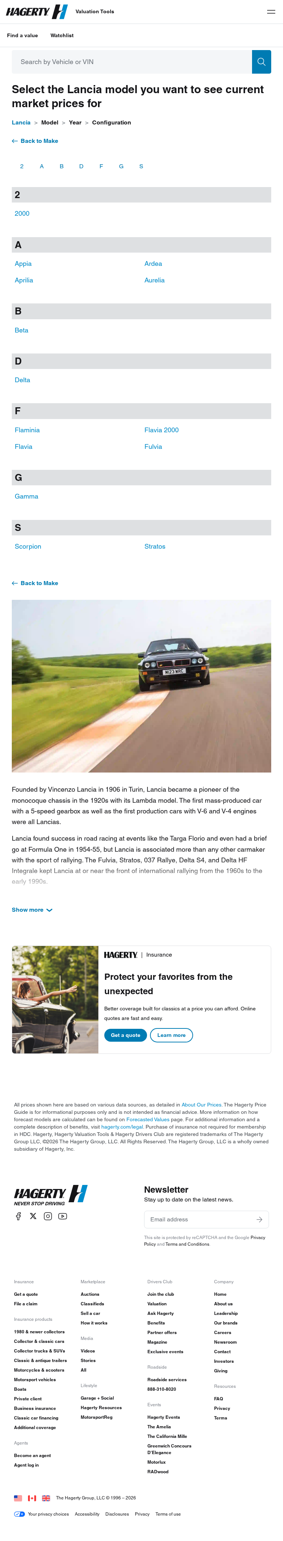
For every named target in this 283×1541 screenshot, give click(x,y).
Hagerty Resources (101, 1407)
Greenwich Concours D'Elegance (169, 1449)
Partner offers (162, 1332)
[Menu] (271, 12)
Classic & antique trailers (40, 1360)
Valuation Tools (95, 11)
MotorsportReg (96, 1417)
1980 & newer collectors (39, 1331)
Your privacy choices (48, 1514)
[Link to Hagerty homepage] (51, 1195)
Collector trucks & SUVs (39, 1350)
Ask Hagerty (160, 1313)
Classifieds (92, 1303)
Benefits (156, 1322)
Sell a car (90, 1313)
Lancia (21, 122)
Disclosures (117, 1514)
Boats (20, 1389)
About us (223, 1303)
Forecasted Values (148, 1119)
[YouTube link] (62, 1216)
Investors (224, 1361)
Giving (220, 1370)
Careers (222, 1332)
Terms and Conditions (187, 1244)
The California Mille (167, 1436)
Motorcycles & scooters (39, 1370)
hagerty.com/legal (122, 1127)
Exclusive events (165, 1351)
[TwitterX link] (33, 1216)
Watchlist (62, 35)
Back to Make (39, 141)
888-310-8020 (161, 1389)
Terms (220, 1417)
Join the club (160, 1294)
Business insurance (35, 1408)
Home (220, 1294)
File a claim (26, 1303)
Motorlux (156, 1462)
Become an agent (32, 1455)
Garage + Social (97, 1398)
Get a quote (125, 1035)
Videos (88, 1350)
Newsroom (225, 1342)
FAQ (218, 1398)
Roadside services (167, 1379)
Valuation (157, 1303)
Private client (28, 1398)
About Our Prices (201, 1105)
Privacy (222, 1408)
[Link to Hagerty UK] (46, 1497)
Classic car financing (36, 1417)
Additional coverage (35, 1427)
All (83, 1370)
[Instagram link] (48, 1216)
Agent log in (26, 1465)
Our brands (226, 1322)
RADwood (157, 1471)
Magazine (157, 1342)
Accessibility (87, 1514)
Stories (88, 1360)
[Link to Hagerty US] (18, 1497)
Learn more (171, 1035)
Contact (222, 1351)
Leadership (226, 1313)
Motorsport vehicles (35, 1379)
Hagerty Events (163, 1417)
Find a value (22, 35)
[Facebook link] (18, 1216)
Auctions (90, 1294)
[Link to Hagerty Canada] (32, 1497)
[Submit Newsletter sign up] (259, 1219)
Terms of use (168, 1514)
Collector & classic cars (39, 1341)
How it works (94, 1322)
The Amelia (159, 1426)
